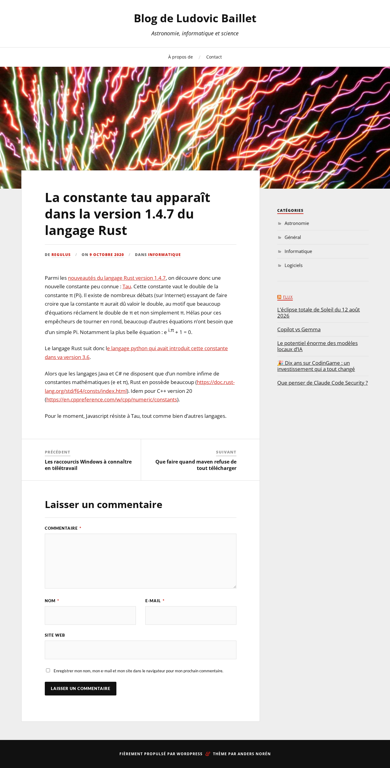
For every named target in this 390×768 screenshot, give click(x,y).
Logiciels (294, 265)
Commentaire (63, 528)
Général (293, 237)
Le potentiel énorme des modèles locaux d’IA (317, 346)
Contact (214, 57)
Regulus (61, 254)
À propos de (180, 57)
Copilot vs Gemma (299, 329)
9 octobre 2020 (107, 254)
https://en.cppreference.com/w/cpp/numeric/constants (111, 399)
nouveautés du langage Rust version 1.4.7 (117, 277)
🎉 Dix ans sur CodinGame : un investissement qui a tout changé (316, 366)
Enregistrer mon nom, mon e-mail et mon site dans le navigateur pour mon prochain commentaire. (138, 670)
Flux (288, 296)
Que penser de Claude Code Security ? (322, 383)
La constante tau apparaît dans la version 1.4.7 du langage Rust (127, 214)
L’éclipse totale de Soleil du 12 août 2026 (318, 313)
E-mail (155, 600)
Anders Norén (254, 753)
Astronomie (297, 223)
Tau (126, 286)
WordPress (190, 753)
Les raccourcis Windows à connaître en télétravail (88, 464)
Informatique (164, 254)
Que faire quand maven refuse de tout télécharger (195, 464)
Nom (52, 600)
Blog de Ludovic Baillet (195, 18)
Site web (55, 635)
